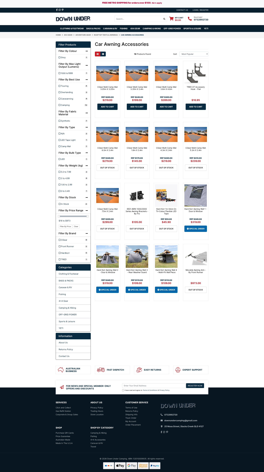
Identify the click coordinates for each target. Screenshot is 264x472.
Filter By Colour (68, 51)
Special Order (196, 228)
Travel (93, 446)
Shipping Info (131, 414)
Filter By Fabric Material (67, 113)
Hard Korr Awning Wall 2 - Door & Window (107, 271)
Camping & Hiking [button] (152, 28)
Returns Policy (66, 349)
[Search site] (164, 19)
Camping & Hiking (67, 308)
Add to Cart (107, 107)
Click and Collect (63, 407)
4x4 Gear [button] (135, 28)
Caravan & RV (65, 287)
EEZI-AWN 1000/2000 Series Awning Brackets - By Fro (137, 211)
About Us (63, 342)
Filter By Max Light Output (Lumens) (70, 65)
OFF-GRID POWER (68, 314)
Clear (76, 226)
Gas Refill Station (63, 411)
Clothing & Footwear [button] (72, 28)
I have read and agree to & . (147, 390)
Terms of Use (131, 407)
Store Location (97, 414)
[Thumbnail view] (97, 54)
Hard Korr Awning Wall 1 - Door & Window (195, 210)
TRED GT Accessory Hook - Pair (196, 88)
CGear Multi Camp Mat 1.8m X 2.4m (137, 149)
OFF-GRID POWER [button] (172, 28)
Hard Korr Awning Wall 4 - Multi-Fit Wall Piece (166, 271)
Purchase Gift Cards (65, 433)
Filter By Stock (67, 197)
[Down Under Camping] (73, 18)
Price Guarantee (63, 436)
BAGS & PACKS (66, 280)
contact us (182, 10)
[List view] (103, 54)
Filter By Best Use (69, 79)
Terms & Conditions (150, 390)
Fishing (62, 294)
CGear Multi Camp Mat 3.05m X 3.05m (107, 88)
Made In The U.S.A (64, 443)
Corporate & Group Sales (67, 414)
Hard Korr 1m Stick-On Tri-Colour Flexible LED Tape (166, 211)
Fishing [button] (124, 28)
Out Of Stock (107, 167)
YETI (61, 328)
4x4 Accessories (97, 440)
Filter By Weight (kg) (71, 165)
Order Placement (133, 425)
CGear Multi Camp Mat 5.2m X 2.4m (195, 149)
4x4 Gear (63, 301)
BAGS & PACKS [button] (93, 28)
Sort (175, 54)
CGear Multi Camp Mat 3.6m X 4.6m (166, 88)
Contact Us (64, 356)
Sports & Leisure (67, 321)
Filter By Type (67, 127)
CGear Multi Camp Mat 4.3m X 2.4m (166, 149)
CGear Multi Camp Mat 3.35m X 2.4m (137, 88)
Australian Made (63, 440)
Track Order (130, 418)
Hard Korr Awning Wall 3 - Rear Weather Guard (137, 271)
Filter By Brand (67, 233)
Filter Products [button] (67, 44)
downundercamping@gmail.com (180, 420)
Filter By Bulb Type (70, 152)
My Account (130, 421)
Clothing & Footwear (69, 273)
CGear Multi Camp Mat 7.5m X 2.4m (107, 210)
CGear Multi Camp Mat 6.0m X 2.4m (107, 149)
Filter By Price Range (71, 210)
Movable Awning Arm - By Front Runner (196, 271)
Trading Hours (96, 411)
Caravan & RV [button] (110, 28)
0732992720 (201, 19)
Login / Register (200, 10)
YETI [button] (206, 28)
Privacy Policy (164, 390)
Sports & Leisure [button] (192, 28)
